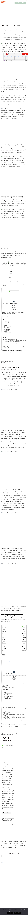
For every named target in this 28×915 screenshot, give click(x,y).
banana (7, 818)
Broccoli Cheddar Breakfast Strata (11, 618)
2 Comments (13, 27)
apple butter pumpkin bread (10, 362)
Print (14, 301)
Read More (17, 912)
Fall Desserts (11, 361)
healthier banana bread (6, 820)
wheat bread (4, 821)
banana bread (11, 818)
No (12, 912)
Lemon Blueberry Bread (10, 367)
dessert (24, 362)
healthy (11, 820)
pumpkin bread (3, 363)
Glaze (22, 733)
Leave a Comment (13, 369)
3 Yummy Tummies (14, 10)
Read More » (6, 812)
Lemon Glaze (11, 734)
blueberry (7, 733)
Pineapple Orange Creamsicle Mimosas (12, 614)
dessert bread (19, 733)
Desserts (6, 361)
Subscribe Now (20, 2)
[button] (14, 2)
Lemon (25, 733)
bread (16, 362)
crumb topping (19, 362)
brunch (12, 733)
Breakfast (7, 731)
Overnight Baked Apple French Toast (11, 616)
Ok (8, 912)
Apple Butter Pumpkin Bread (12, 25)
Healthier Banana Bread (7, 739)
